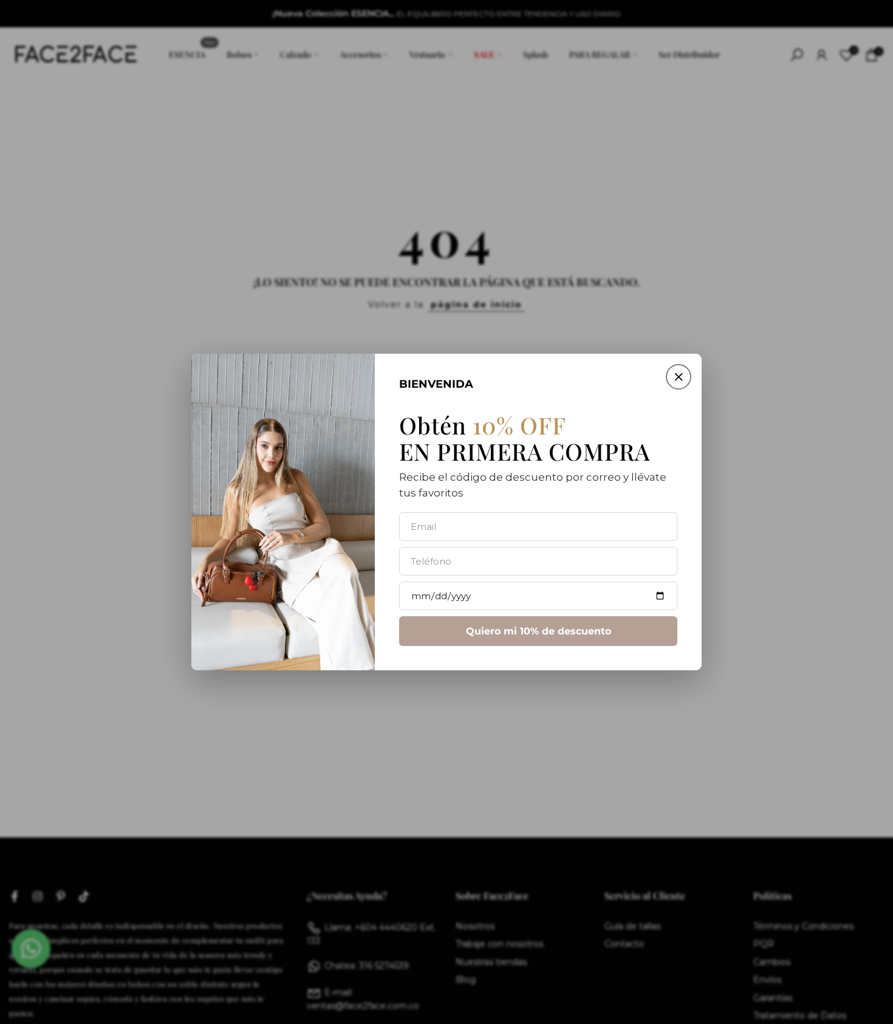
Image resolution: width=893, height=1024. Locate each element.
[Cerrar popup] (678, 377)
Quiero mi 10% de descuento (538, 631)
